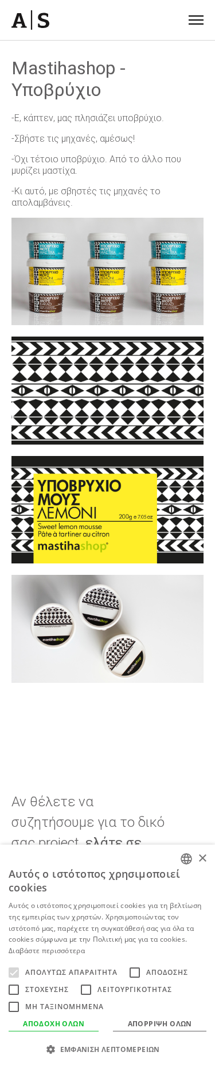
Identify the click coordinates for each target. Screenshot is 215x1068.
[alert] (107, 956)
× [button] (202, 858)
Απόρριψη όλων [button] (160, 1024)
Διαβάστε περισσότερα (47, 950)
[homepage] (30, 20)
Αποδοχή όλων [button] (53, 1024)
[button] (107, 1049)
